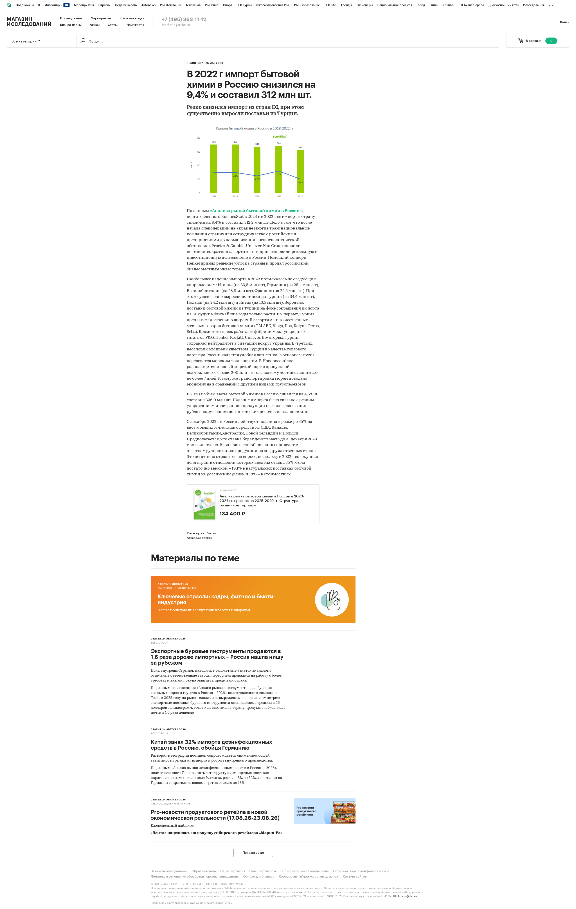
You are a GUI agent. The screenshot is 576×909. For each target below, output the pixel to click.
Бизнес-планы (70, 25)
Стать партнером (262, 871)
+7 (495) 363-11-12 (184, 19)
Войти (564, 22)
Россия (212, 533)
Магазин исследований (29, 22)
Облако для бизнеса (258, 876)
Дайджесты (135, 25)
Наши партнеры (232, 871)
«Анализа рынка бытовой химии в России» (256, 211)
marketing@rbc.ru (176, 25)
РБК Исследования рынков (178, 588)
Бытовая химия (199, 538)
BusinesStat (228, 490)
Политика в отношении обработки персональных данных (195, 876)
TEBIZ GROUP (159, 643)
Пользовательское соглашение (304, 871)
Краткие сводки (132, 18)
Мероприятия (101, 18)
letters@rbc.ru (407, 895)
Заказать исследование (169, 871)
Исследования (71, 18)
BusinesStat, (196, 63)
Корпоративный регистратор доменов (308, 876)
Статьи (113, 25)
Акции (94, 25)
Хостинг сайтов (355, 876)
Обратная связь (204, 871)
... (551, 4)
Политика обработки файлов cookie (361, 871)
